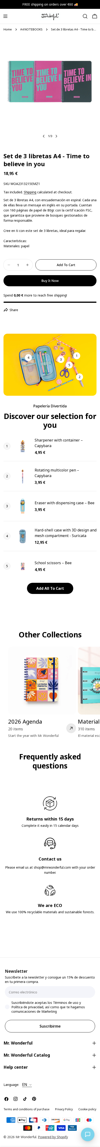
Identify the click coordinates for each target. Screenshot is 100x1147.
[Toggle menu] (5, 16)
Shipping (30, 192)
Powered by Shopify (53, 1137)
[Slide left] (43, 136)
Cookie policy (87, 1109)
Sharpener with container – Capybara (59, 443)
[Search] (85, 16)
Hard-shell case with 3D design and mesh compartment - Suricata (66, 532)
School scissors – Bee (53, 562)
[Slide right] (56, 136)
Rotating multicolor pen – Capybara (57, 473)
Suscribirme (50, 1026)
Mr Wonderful (26, 1137)
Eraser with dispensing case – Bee (64, 502)
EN (24, 1085)
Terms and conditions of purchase (26, 1109)
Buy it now (50, 280)
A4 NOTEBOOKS (31, 29)
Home (7, 29)
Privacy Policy (64, 1109)
